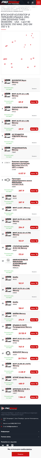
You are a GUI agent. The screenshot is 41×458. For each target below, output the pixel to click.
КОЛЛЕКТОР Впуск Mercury (19, 81)
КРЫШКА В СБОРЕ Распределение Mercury (22, 326)
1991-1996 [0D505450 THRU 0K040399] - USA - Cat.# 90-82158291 (15, 10)
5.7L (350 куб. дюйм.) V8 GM (7, 8)
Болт (14, 196)
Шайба (15, 277)
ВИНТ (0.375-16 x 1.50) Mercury (20, 122)
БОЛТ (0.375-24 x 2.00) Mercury (21, 289)
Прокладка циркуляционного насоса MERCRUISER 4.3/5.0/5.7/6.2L (22, 181)
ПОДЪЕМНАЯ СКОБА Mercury (20, 108)
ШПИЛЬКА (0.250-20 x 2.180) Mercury (21, 390)
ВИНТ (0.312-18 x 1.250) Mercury (22, 339)
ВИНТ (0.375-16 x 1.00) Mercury (20, 95)
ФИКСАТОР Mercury (20, 352)
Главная (3, 7)
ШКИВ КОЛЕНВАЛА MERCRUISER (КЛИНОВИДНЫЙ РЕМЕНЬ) (20, 262)
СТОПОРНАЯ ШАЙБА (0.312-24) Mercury (21, 247)
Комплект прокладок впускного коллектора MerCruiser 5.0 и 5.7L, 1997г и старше (21, 164)
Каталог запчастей (11, 7)
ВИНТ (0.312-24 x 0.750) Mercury (22, 234)
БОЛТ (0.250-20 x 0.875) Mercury (22, 365)
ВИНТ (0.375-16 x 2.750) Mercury (22, 220)
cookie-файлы (26, 449)
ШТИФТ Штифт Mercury (22, 377)
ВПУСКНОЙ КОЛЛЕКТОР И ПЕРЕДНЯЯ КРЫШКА (12, 11)
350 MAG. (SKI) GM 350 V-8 (22, 8)
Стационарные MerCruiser (24, 7)
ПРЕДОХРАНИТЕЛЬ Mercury (19, 149)
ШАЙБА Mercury (19, 313)
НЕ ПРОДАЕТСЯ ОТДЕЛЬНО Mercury (19, 135)
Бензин (34, 7)
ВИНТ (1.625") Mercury (21, 207)
